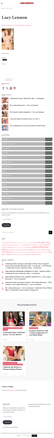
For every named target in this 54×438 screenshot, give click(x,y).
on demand (21, 252)
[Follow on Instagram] (14, 88)
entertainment (27, 245)
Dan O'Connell (20, 245)
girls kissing (10, 250)
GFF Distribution (28, 247)
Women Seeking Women (33, 254)
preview (26, 252)
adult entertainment (27, 242)
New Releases (7, 252)
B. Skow (47, 242)
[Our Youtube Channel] (11, 88)
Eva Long (38, 245)
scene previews (44, 252)
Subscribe (6, 225)
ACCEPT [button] (34, 435)
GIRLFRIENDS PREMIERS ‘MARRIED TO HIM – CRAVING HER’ (27, 271)
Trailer (20, 254)
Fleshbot (4, 247)
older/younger (16, 252)
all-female (34, 243)
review (33, 252)
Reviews (5, 329)
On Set (16, 364)
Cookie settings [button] (26, 435)
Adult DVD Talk (12, 242)
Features (47, 245)
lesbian (31, 250)
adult (6, 243)
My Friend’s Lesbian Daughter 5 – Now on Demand (27, 112)
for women (22, 247)
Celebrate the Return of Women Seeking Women (12, 368)
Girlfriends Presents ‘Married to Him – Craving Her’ (27, 98)
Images (15, 362)
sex (5, 254)
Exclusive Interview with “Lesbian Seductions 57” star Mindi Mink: (38, 332)
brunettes (8, 245)
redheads (29, 252)
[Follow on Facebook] (3, 88)
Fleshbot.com (10, 247)
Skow (9, 254)
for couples (17, 247)
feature (42, 245)
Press (20, 328)
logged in (12, 390)
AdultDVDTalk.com (19, 242)
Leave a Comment (26, 25)
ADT (3, 242)
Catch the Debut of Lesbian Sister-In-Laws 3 (24, 119)
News (12, 364)
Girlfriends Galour (8, 25)
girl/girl (35, 247)
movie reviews (37, 250)
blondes (4, 245)
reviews (38, 252)
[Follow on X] (7, 88)
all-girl (41, 242)
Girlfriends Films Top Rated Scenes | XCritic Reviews (14, 333)
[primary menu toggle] (1, 3)
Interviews (25, 250)
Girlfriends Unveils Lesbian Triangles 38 (24, 290)
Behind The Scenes (7, 328)
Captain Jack (14, 245)
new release (46, 250)
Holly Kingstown (17, 250)
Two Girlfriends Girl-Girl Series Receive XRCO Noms (27, 126)
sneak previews (14, 254)
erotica (34, 245)
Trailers (24, 254)
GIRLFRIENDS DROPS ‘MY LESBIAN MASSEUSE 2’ (23, 277)
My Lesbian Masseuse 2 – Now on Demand (24, 105)
